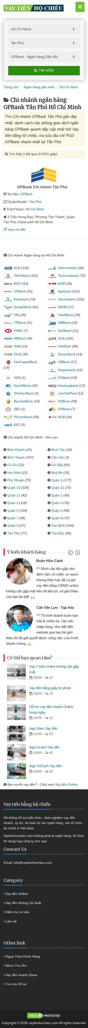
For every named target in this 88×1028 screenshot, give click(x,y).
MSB (61, 283)
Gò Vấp (57, 465)
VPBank (19, 291)
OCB (17, 354)
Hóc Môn (14, 472)
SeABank (64, 330)
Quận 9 (12, 525)
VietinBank (21, 275)
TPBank (19, 322)
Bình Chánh (16, 450)
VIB (16, 315)
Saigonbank (66, 370)
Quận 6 (56, 510)
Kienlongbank (67, 385)
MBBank (63, 322)
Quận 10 (13, 487)
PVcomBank (22, 417)
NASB (62, 307)
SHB (16, 346)
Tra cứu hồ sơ (16, 984)
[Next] (77, 553)
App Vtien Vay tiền (43, 728)
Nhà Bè (56, 472)
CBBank (63, 362)
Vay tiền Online (66, 784)
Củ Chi (12, 465)
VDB (16, 377)
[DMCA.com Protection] (44, 1015)
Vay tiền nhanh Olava (21, 975)
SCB (61, 338)
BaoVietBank (23, 401)
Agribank (64, 291)
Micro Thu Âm (16, 965)
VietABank (65, 315)
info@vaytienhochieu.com (33, 862)
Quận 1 (56, 480)
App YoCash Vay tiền (45, 766)
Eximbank (20, 299)
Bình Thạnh (16, 457)
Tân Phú (35, 202)
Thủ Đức (57, 533)
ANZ (16, 425)
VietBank (64, 346)
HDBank (63, 401)
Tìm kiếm (45, 70)
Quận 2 (56, 495)
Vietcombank (67, 268)
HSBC (18, 330)
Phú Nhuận (15, 480)
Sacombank (66, 299)
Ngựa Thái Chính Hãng (23, 956)
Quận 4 (56, 503)
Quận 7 (12, 518)
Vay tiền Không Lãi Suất (23, 903)
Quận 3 (12, 503)
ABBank (19, 338)
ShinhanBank (23, 393)
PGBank (63, 377)
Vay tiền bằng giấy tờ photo (50, 688)
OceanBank (66, 354)
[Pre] (71, 553)
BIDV (17, 283)
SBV (16, 409)
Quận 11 (57, 487)
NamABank (22, 385)
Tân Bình (58, 525)
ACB (16, 268)
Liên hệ (11, 921)
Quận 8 (56, 518)
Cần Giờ (57, 457)
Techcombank (68, 275)
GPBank (26, 194)
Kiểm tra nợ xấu (17, 912)
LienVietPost (67, 393)
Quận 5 (12, 510)
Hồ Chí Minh (34, 209)
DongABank (22, 307)
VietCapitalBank (25, 362)
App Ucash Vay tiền (44, 747)
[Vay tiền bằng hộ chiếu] (39, 7)
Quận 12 (13, 495)
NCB (61, 417)
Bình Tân (58, 450)
